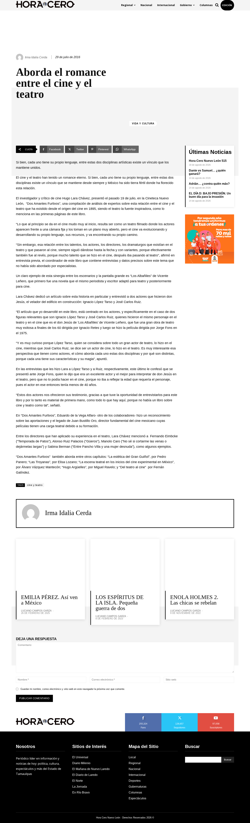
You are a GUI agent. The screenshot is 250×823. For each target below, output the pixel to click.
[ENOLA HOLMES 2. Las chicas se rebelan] (199, 565)
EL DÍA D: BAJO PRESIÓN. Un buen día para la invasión (210, 195)
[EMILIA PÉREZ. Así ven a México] (50, 565)
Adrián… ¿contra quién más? (209, 183)
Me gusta (143, 714)
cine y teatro (35, 484)
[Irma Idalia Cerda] (20, 57)
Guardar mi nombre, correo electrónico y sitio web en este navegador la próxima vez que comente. (72, 689)
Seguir (180, 714)
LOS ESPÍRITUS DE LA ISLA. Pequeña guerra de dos (119, 602)
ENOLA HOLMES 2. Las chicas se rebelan (194, 600)
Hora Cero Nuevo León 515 (208, 160)
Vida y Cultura (143, 123)
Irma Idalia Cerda (36, 57)
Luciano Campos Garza (36, 610)
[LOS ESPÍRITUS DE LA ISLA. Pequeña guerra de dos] (124, 565)
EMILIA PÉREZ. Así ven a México (49, 600)
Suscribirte (216, 714)
